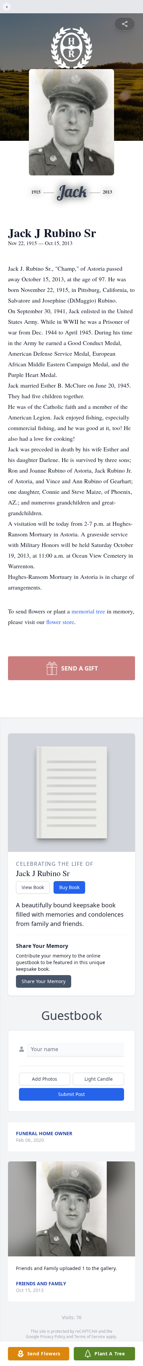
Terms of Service (89, 1336)
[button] (71, 1209)
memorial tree (88, 611)
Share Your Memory (44, 981)
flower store (60, 622)
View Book (33, 887)
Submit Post (71, 1094)
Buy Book (69, 887)
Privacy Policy (52, 1336)
